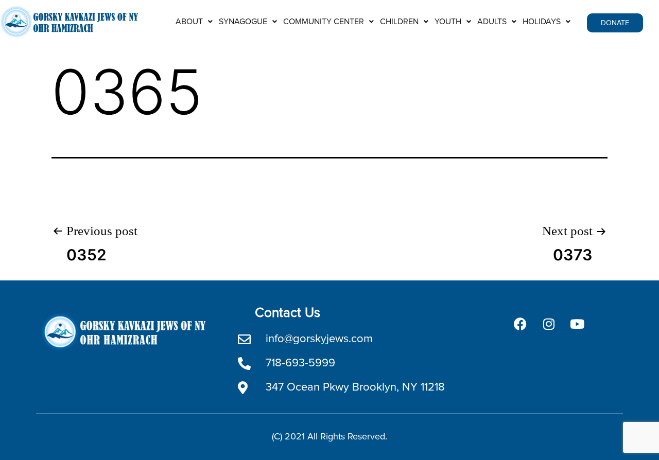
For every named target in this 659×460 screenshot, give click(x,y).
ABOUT (189, 21)
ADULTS (492, 21)
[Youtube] (577, 324)
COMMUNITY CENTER (323, 21)
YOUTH (448, 21)
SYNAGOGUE (243, 21)
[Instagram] (549, 324)
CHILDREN (399, 21)
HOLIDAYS (542, 21)
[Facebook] (520, 324)
